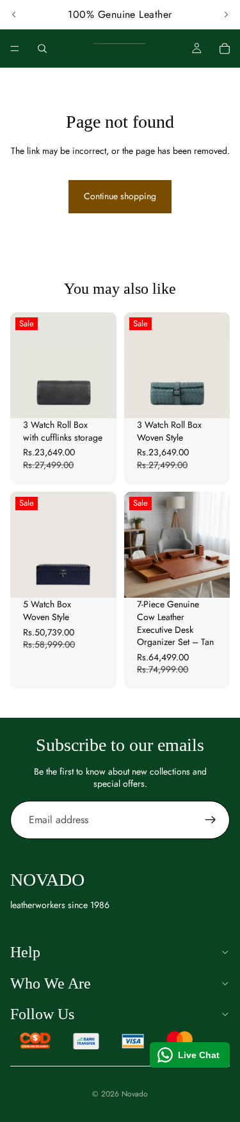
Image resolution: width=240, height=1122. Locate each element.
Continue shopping (120, 196)
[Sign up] (210, 820)
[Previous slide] (14, 15)
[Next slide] (226, 15)
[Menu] (14, 48)
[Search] (42, 48)
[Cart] (225, 48)
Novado (135, 1094)
